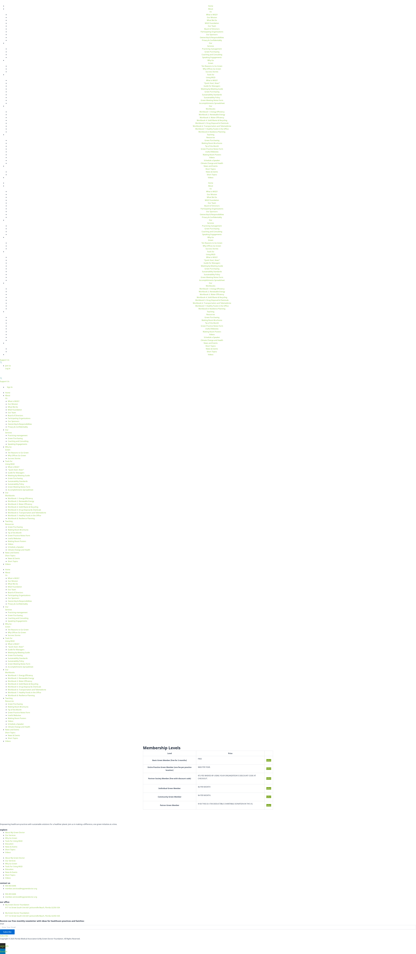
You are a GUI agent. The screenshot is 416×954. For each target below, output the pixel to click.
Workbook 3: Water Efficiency (212, 117)
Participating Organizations (212, 32)
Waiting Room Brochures (212, 143)
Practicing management (212, 49)
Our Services (10, 835)
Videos (212, 157)
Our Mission (212, 17)
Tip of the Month (212, 146)
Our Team (212, 26)
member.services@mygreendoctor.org (21, 888)
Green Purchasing (212, 52)
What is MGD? (212, 14)
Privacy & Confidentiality (212, 40)
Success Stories (212, 72)
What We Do (212, 20)
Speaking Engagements (212, 57)
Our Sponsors (212, 34)
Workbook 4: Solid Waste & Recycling (212, 120)
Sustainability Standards (212, 94)
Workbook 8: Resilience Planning (211, 132)
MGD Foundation (212, 23)
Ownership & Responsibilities (212, 37)
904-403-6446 (10, 886)
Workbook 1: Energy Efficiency (211, 112)
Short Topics (212, 174)
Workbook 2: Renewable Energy (212, 114)
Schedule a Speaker (212, 160)
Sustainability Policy (212, 97)
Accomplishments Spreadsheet (212, 103)
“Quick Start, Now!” (212, 83)
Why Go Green (11, 838)
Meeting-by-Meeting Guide (212, 89)
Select (268, 760)
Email (2, 924)
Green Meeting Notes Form (212, 100)
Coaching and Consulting (212, 54)
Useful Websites (212, 152)
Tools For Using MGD (14, 841)
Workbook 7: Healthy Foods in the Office (212, 129)
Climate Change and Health (212, 163)
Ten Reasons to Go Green (212, 66)
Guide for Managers (212, 86)
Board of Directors (212, 29)
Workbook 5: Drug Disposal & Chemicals (212, 123)
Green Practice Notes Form (212, 149)
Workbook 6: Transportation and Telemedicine (212, 126)
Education (9, 844)
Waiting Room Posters (212, 154)
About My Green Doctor (15, 832)
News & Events (212, 172)
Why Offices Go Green (212, 69)
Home (210, 6)
